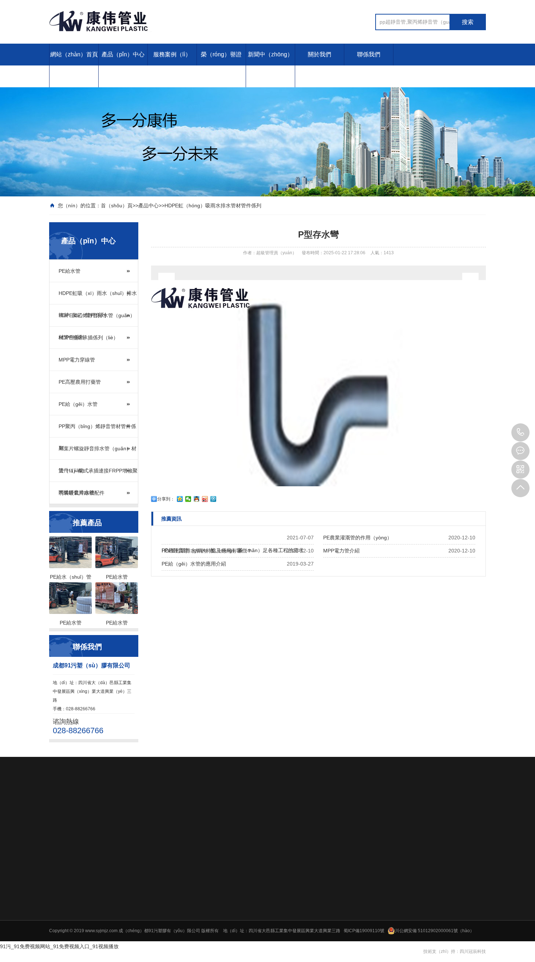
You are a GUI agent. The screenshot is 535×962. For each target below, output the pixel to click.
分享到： (166, 499)
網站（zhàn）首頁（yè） (74, 65)
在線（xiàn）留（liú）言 (389, 915)
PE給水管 (69, 271)
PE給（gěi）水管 (78, 404)
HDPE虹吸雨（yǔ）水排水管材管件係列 (230, 868)
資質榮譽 (323, 915)
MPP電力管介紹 (341, 551)
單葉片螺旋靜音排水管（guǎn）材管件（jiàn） (97, 452)
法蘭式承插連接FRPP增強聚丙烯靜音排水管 (234, 944)
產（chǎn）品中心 (216, 841)
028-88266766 (520, 432)
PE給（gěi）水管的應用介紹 (194, 564)
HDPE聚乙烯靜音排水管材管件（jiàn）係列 (233, 878)
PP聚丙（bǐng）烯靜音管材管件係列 (97, 430)
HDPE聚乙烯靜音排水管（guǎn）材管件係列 (97, 319)
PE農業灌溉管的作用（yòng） (357, 537)
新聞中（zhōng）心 (270, 65)
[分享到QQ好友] (197, 499)
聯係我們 (368, 54)
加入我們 (374, 906)
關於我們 (319, 54)
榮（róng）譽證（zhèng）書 (221, 65)
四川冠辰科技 (473, 951)
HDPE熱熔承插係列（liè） (88, 337)
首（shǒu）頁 (116, 205)
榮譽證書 (376, 841)
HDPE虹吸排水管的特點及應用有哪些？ (207, 551)
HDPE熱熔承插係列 (210, 887)
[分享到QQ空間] (180, 499)
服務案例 (325, 841)
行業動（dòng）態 (435, 868)
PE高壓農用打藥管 (80, 382)
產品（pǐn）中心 (123, 54)
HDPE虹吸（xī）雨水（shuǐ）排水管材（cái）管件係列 (98, 297)
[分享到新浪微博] (205, 499)
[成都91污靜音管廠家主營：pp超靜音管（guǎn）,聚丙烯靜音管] (147, 21)
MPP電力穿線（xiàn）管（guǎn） (224, 897)
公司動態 (425, 859)
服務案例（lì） (172, 54)
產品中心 (148, 205)
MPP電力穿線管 (77, 360)
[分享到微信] (188, 499)
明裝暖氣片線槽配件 (81, 493)
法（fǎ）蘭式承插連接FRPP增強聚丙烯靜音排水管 (98, 475)
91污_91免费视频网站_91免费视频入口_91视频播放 (59, 946)
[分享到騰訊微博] (213, 499)
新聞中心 (428, 841)
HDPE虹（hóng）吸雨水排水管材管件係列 (213, 205)
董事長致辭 (325, 924)
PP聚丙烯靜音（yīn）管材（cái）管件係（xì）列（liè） (245, 925)
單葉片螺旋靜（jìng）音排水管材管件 (227, 935)
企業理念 (323, 906)
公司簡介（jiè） (329, 896)
